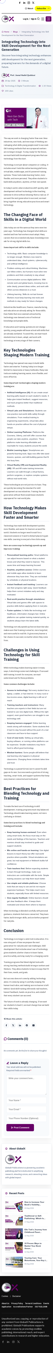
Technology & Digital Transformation (20, 86)
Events (46, 1303)
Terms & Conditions (33, 1303)
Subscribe (41, 8)
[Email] (33, 1025)
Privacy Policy (17, 1303)
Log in (25, 19)
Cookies (5, 1296)
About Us (5, 1303)
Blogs (15, 32)
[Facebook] (6, 1025)
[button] (48, 19)
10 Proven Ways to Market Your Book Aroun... (33, 1245)
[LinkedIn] (20, 1025)
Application (6, 1307)
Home (6, 32)
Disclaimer (16, 1296)
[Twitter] (13, 1025)
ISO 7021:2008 (41, 1307)
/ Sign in (32, 19)
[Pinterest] (26, 1025)
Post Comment (21, 1127)
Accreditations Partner (23, 1307)
